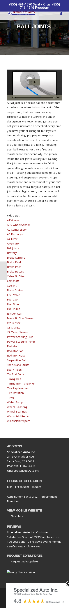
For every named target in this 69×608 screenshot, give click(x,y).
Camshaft (13, 281)
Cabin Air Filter (16, 276)
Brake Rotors (15, 271)
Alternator (13, 243)
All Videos (13, 220)
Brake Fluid (14, 262)
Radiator (12, 346)
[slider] (34, 97)
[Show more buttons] (58, 97)
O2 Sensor (13, 323)
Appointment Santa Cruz (22, 496)
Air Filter (12, 239)
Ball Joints (13, 248)
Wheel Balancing (17, 407)
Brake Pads (14, 267)
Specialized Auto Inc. (26, 470)
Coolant (12, 285)
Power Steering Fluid (20, 337)
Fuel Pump (13, 309)
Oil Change (13, 327)
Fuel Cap (12, 299)
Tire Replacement (18, 388)
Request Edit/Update (23, 561)
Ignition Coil (14, 313)
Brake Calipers (16, 257)
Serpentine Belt (17, 360)
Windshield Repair (18, 416)
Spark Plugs (14, 369)
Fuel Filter (13, 304)
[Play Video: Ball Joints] (34, 82)
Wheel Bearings (17, 411)
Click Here (16, 516)
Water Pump (15, 402)
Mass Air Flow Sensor (20, 318)
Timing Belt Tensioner (21, 383)
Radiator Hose (16, 355)
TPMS (11, 397)
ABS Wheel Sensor (18, 225)
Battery (12, 253)
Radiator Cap (15, 351)
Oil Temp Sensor (17, 332)
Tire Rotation (15, 393)
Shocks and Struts (18, 365)
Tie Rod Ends (15, 374)
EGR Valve (13, 295)
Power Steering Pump (21, 341)
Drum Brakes (15, 290)
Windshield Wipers (18, 421)
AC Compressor (17, 229)
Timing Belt (14, 379)
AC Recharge (15, 234)
